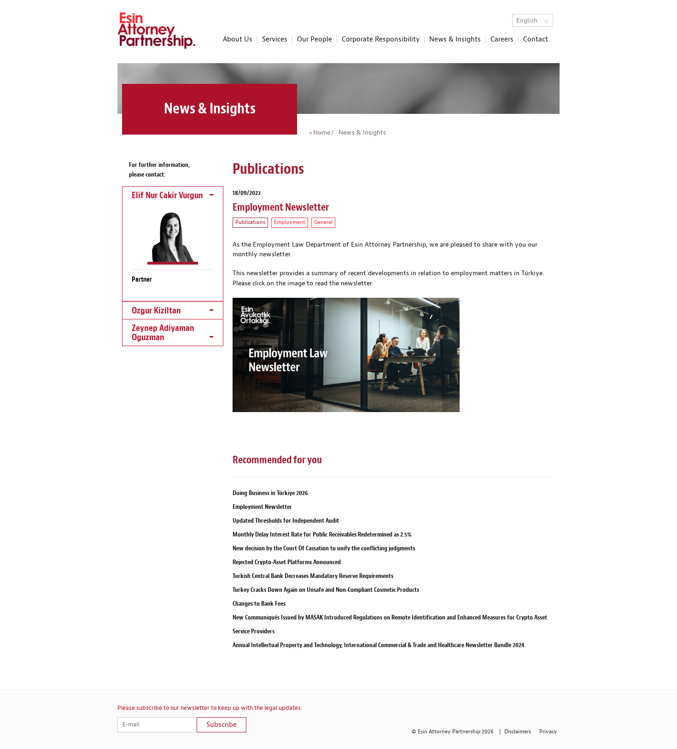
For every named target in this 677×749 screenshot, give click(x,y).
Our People (314, 39)
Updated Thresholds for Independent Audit (286, 521)
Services (274, 39)
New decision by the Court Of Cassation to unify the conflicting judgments (324, 548)
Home (321, 133)
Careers (502, 39)
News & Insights (455, 39)
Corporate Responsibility (381, 39)
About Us (237, 39)
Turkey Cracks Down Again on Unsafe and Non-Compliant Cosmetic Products (326, 590)
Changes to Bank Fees (259, 603)
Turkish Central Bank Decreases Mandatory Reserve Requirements (313, 576)
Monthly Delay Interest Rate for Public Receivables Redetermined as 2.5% (322, 534)
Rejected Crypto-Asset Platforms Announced (287, 562)
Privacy (548, 731)
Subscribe (221, 724)
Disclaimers (517, 731)
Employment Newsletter (262, 507)
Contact (535, 39)
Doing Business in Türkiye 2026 (270, 493)
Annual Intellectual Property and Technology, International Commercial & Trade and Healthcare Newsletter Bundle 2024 (378, 645)
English (527, 21)
